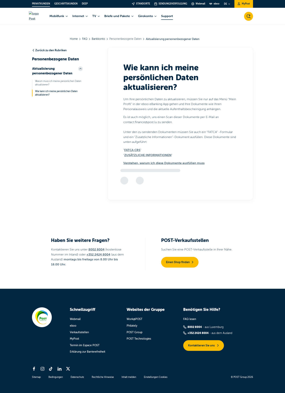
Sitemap (36, 377)
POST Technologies (139, 338)
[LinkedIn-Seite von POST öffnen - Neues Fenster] (59, 369)
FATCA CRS (132, 150)
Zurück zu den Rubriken (51, 50)
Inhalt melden (129, 377)
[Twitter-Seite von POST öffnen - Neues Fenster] (68, 369)
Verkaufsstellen (79, 332)
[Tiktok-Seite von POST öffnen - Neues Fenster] (51, 369)
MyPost (74, 338)
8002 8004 (96, 249)
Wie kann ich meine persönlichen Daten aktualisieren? (56, 93)
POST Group (134, 332)
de (225, 4)
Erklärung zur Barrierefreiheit (87, 351)
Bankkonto (98, 38)
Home (74, 38)
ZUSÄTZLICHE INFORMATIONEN (147, 155)
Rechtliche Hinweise (103, 377)
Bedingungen (55, 377)
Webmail (75, 319)
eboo (73, 325)
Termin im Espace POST (84, 345)
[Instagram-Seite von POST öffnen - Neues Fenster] (42, 369)
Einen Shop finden (178, 262)
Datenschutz (77, 377)
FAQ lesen (189, 319)
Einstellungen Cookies (155, 377)
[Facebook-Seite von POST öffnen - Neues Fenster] (34, 369)
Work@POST (134, 319)
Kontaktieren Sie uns (201, 345)
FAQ (84, 38)
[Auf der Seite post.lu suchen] (248, 16)
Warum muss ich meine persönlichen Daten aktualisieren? (58, 83)
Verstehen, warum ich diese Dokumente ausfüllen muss (164, 163)
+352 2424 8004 (98, 254)
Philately (132, 325)
